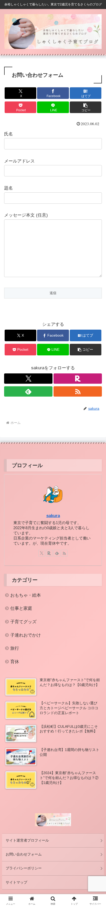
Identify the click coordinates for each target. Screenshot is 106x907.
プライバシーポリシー (24, 868)
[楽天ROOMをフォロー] (78, 378)
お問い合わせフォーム (24, 854)
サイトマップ (16, 882)
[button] (86, 107)
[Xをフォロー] (28, 378)
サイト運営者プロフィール (27, 840)
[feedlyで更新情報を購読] (28, 391)
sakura (53, 515)
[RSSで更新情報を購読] (78, 391)
